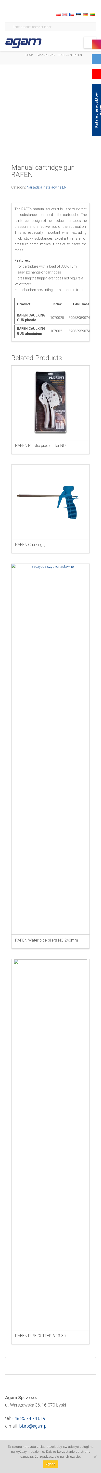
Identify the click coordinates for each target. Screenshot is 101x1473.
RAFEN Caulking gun (32, 544)
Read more (50, 432)
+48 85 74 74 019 (28, 1418)
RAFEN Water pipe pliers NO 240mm (46, 940)
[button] (90, 42)
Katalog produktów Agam (97, 110)
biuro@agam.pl (33, 1426)
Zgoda (50, 1464)
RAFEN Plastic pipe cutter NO (40, 445)
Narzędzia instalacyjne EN (46, 187)
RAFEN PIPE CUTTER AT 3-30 (40, 1335)
